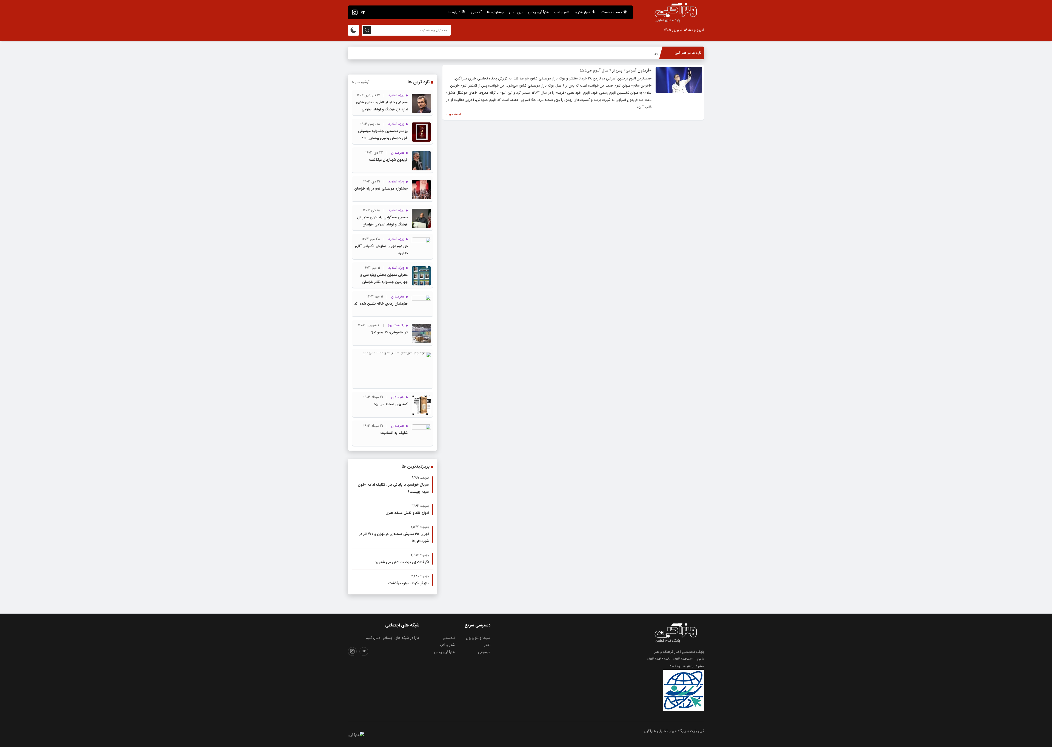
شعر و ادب (561, 12)
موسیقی (484, 652)
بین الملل (515, 12)
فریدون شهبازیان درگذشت (388, 160)
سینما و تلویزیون (478, 638)
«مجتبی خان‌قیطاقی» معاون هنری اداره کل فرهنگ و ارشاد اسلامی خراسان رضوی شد (382, 109)
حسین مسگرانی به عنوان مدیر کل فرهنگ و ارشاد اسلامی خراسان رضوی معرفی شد (382, 224)
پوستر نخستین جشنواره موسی (635, 53)
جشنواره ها (495, 12)
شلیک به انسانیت (394, 433)
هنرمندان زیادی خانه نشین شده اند (381, 304)
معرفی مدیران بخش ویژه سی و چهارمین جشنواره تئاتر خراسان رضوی (384, 282)
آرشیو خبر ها (360, 82)
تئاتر (487, 645)
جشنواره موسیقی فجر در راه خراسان (381, 188)
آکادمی (476, 12)
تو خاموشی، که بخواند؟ (389, 332)
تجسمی (449, 638)
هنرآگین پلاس (538, 12)
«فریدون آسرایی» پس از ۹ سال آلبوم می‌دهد (615, 70)
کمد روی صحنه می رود (391, 404)
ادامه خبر (454, 114)
